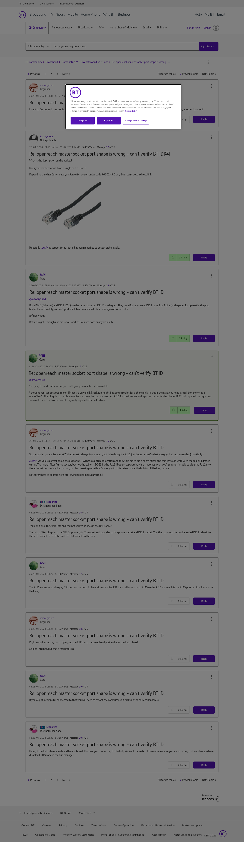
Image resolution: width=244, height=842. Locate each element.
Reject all (108, 120)
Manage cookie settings (136, 120)
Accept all (83, 120)
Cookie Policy (131, 111)
